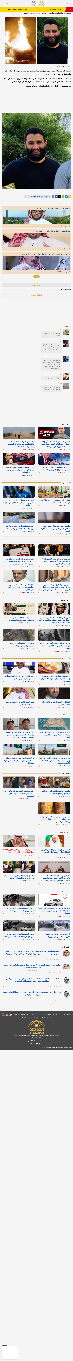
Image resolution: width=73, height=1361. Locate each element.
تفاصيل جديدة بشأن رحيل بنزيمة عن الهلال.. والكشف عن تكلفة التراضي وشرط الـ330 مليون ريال (19, 502)
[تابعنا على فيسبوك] (39, 1043)
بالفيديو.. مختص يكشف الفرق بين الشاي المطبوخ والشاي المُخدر (55, 792)
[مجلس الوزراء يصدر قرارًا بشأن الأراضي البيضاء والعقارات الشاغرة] (54, 492)
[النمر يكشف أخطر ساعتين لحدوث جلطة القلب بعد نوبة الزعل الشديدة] (19, 668)
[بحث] (6, 4)
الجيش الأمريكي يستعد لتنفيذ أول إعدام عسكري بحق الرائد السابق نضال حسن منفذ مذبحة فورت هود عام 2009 (55, 444)
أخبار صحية (65, 658)
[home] (41, 3)
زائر (61, 341)
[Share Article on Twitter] (59, 196)
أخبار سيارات (64, 891)
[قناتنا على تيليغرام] (31, 1043)
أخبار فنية (65, 541)
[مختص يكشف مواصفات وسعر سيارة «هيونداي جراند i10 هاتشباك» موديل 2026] (19, 925)
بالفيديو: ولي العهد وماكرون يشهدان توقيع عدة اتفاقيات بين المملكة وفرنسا (19, 876)
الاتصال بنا (42, 1018)
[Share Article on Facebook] (56, 196)
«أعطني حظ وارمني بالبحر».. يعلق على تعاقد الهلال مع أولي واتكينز (45, 254)
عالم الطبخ (65, 773)
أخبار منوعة (65, 482)
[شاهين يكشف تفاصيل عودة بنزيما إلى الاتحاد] (36, 217)
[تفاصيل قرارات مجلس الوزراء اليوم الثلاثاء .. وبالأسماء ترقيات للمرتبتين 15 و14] (19, 841)
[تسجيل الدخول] (70, 3)
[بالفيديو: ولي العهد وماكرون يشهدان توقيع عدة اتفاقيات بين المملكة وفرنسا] (19, 867)
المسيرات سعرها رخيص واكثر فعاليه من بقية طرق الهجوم (52, 388)
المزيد (36, 276)
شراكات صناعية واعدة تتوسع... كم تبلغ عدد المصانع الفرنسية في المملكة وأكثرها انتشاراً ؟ (19, 760)
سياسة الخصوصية (26, 1018)
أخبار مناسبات (64, 832)
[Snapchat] (69, 196)
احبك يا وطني (59, 329)
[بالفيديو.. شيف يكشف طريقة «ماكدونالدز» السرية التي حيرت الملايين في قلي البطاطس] (19, 782)
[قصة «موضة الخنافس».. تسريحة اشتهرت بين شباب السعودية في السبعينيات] (19, 609)
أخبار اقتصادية (64, 715)
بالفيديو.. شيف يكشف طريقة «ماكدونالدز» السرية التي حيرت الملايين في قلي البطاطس (19, 793)
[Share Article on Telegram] (66, 196)
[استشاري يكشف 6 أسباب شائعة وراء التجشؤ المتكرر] (54, 693)
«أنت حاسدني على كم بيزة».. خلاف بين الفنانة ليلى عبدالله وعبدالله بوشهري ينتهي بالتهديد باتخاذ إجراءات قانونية (19, 561)
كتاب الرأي (65, 947)
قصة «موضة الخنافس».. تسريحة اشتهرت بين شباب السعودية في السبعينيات (19, 619)
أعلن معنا (35, 1018)
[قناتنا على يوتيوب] (37, 1043)
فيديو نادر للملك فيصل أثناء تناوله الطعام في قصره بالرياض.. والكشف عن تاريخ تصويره (55, 645)
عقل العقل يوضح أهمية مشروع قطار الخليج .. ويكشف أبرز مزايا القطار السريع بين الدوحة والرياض (32, 993)
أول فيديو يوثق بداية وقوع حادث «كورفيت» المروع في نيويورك (58, 935)
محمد (60, 356)
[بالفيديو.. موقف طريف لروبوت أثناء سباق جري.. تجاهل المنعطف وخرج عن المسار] (19, 517)
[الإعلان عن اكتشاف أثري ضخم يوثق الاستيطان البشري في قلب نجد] (19, 635)
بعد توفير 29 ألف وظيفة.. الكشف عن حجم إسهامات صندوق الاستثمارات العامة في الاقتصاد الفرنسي (54, 760)
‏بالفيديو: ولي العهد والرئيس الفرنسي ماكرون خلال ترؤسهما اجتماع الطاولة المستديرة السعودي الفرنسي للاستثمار (55, 877)
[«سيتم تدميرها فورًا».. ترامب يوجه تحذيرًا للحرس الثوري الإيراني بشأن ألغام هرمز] (54, 459)
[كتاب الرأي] (67, 3)
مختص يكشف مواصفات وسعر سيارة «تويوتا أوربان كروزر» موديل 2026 (21, 909)
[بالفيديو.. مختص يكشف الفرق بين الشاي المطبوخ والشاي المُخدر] (54, 782)
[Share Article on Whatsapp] (63, 196)
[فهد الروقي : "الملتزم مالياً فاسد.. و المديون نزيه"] (36, 240)
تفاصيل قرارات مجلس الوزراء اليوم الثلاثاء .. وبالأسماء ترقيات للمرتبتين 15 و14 (19, 851)
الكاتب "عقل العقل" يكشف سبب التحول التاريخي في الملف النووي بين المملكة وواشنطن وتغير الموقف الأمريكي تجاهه (32, 980)
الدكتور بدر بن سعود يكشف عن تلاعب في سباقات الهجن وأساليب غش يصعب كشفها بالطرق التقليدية (32, 966)
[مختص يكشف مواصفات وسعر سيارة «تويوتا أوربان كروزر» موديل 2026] (19, 900)
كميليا (60, 374)
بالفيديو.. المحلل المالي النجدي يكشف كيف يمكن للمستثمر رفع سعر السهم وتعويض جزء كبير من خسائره (20, 734)
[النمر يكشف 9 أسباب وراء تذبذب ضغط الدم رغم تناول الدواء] (19, 693)
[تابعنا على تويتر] (42, 1044)
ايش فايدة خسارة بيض (54, 378)
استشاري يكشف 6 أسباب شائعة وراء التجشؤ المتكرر (56, 703)
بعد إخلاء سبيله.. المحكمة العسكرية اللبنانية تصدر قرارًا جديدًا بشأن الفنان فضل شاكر (21, 587)
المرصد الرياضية (64, 204)
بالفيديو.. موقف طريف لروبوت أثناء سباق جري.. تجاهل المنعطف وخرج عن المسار (19, 527)
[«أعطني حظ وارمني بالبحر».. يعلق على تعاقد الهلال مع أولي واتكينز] (36, 263)
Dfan (60, 383)
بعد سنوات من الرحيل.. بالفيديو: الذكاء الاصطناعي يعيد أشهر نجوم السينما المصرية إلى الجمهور (56, 561)
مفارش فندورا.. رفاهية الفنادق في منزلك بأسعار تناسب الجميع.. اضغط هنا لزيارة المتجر (31, 9)
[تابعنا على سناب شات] (34, 1043)
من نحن (49, 1018)
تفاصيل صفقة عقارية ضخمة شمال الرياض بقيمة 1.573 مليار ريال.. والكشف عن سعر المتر (54, 734)
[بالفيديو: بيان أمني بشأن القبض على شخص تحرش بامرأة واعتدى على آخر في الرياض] (54, 517)
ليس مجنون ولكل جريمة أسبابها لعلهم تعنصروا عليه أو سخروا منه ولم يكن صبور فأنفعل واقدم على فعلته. (51, 348)
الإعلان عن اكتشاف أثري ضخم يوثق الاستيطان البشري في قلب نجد (21, 644)
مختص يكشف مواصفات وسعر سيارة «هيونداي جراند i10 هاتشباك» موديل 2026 (19, 935)
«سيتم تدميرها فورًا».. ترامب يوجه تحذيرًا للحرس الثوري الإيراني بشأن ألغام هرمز (55, 468)
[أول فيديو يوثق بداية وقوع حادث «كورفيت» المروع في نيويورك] (54, 925)
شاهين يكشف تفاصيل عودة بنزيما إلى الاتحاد (53, 208)
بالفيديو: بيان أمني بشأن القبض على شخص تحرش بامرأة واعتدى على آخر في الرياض (54, 528)
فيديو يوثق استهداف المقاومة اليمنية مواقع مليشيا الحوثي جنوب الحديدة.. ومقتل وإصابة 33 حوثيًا (21, 444)
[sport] (33, 3)
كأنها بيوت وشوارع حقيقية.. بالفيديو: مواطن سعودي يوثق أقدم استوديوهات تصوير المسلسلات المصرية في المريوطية (54, 587)
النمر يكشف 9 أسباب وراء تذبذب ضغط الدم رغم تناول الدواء (20, 703)
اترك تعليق (36, 285)
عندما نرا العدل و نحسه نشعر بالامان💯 (53, 334)
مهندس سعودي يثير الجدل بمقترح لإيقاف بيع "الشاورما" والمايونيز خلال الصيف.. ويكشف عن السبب (55, 819)
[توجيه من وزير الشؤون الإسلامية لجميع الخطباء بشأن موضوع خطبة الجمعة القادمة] (54, 841)
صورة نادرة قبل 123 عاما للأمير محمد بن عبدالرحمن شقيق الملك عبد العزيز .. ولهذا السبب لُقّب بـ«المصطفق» (54, 620)
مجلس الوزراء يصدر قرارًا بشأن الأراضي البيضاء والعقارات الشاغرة (55, 501)
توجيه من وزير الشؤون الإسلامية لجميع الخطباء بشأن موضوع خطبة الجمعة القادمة (55, 852)
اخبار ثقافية (65, 600)
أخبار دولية (65, 424)
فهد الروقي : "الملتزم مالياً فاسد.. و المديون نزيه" (51, 231)
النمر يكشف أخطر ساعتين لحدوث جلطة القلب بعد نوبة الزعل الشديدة (20, 677)
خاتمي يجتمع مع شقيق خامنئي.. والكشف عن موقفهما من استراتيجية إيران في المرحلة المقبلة (19, 469)
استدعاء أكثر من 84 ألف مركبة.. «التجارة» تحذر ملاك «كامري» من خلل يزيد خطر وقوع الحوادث (54, 910)
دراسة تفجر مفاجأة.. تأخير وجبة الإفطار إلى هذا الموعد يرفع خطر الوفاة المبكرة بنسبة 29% (55, 678)
